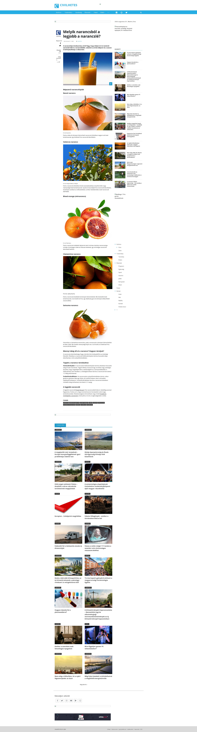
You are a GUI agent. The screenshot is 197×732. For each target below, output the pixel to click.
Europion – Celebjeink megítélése (68, 516)
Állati (120, 285)
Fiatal (95, 12)
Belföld (87, 555)
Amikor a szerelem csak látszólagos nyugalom (64, 647)
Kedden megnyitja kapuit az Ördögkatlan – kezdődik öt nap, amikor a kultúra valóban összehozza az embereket (134, 126)
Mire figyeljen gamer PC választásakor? (94, 647)
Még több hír (83, 684)
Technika (121, 257)
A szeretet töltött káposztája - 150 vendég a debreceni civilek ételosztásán (134, 184)
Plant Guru (68, 243)
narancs (78, 404)
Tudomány (68, 12)
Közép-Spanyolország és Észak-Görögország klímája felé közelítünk (97, 454)
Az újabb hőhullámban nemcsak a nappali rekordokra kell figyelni (133, 144)
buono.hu (68, 133)
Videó (102, 12)
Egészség (57, 587)
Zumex (90, 402)
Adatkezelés (130, 729)
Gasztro (80, 41)
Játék (120, 278)
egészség (95, 402)
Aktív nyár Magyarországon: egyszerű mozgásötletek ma (134, 164)
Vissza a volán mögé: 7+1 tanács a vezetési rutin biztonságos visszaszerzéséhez (98, 548)
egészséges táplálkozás (69, 404)
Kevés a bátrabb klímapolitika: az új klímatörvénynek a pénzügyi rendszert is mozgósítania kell (68, 580)
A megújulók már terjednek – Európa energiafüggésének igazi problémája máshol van (67, 454)
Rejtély (121, 300)
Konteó (121, 303)
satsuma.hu (71, 294)
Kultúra (58, 12)
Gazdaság (78, 12)
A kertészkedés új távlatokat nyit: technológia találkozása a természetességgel (134, 174)
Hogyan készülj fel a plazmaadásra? (63, 611)
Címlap (108, 729)
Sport (120, 272)
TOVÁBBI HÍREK (61, 425)
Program (121, 266)
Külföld (87, 461)
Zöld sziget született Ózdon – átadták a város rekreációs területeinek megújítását (66, 486)
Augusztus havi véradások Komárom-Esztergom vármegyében (134, 135)
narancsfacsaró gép (74, 402)
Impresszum (115, 729)
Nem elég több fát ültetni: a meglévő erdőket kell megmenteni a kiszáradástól (134, 155)
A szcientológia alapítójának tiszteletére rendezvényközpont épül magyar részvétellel (97, 486)
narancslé (66, 402)
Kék (120, 297)
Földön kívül (122, 307)
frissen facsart (79, 390)
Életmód (87, 12)
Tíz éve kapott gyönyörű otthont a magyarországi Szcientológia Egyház (98, 580)
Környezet (58, 429)
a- (57, 62)
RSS (141, 729)
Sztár (120, 294)
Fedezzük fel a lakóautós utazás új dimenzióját (68, 547)
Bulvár (57, 493)
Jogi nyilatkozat (122, 729)
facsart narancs (84, 402)
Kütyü (86, 624)
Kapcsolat (137, 729)
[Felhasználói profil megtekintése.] (58, 32)
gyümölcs (83, 404)
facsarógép (89, 404)
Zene (120, 250)
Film (120, 247)
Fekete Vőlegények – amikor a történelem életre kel (96, 517)
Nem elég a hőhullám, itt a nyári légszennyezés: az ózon (68, 677)
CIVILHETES (68, 5)
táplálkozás (101, 402)
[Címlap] (57, 6)
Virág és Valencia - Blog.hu (72, 183)
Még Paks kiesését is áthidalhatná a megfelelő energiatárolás (98, 677)
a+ (59, 62)
